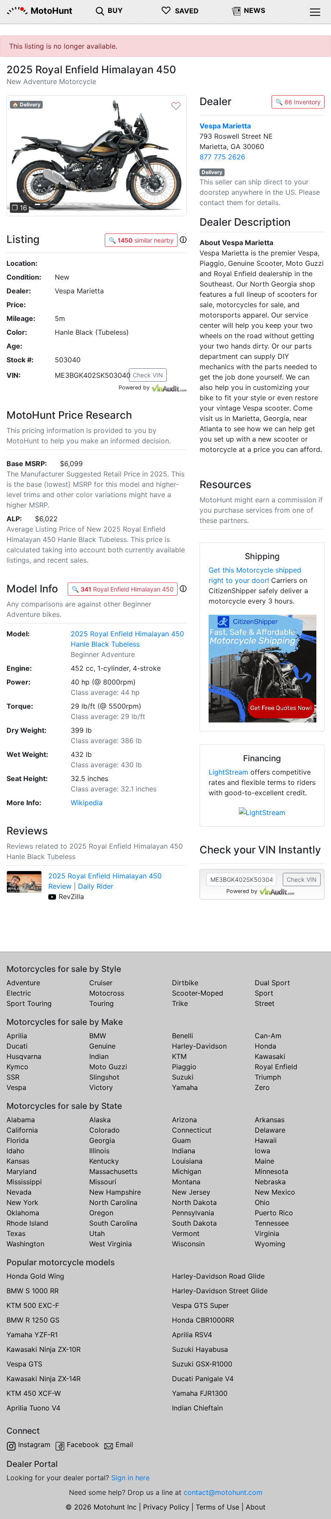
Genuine (102, 1046)
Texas (15, 1233)
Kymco (17, 1066)
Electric (18, 993)
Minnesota (271, 1171)
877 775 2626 (222, 157)
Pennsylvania (193, 1212)
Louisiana (187, 1161)
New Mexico (275, 1192)
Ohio (262, 1202)
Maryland (21, 1171)
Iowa (262, 1150)
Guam (181, 1140)
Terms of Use (217, 1507)
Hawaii (266, 1140)
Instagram (34, 1444)
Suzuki (183, 1077)
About (255, 1507)
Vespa (16, 1087)
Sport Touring (29, 1003)
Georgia (102, 1140)
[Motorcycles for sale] (100, 10)
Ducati (17, 1046)
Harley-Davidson (199, 1046)
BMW (97, 1035)
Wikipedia (87, 802)
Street (265, 1003)
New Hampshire (115, 1192)
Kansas (17, 1161)
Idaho (15, 1150)
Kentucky (104, 1161)
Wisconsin (188, 1243)
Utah (97, 1233)
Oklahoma (22, 1212)
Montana (186, 1181)
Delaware (270, 1130)
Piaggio (184, 1066)
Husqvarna (23, 1056)
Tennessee (272, 1223)
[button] (20, 155)
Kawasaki (270, 1056)
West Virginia (110, 1243)
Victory (101, 1087)
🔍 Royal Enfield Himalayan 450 (123, 589)
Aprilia (16, 1035)
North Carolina (113, 1202)
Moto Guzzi (108, 1066)
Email (124, 1444)
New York (22, 1202)
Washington (25, 1243)
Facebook (83, 1444)
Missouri (102, 1181)
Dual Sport (272, 982)
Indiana (183, 1150)
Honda (265, 1046)
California (22, 1130)
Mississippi (24, 1181)
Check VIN (148, 375)
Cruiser (100, 982)
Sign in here (130, 1477)
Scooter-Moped (197, 993)
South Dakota (194, 1223)
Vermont (186, 1233)
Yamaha (185, 1087)
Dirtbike (185, 982)
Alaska (100, 1119)
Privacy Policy (166, 1507)
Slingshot (104, 1077)
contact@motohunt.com (223, 1492)
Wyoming (270, 1243)
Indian (99, 1056)
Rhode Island (27, 1223)
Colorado (104, 1130)
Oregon (101, 1212)
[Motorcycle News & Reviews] (236, 10)
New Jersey (191, 1192)
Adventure (23, 982)
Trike (180, 1003)
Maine (264, 1161)
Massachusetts (113, 1171)
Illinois (99, 1150)
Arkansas (269, 1119)
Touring (101, 1003)
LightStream (228, 772)
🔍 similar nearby (141, 240)
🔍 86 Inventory (298, 102)
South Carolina (113, 1223)
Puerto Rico (274, 1212)
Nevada (18, 1192)
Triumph (268, 1077)
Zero (262, 1087)
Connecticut (192, 1130)
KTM (179, 1056)
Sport (264, 993)
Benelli (182, 1035)
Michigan (186, 1171)
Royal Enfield (276, 1066)
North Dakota (194, 1202)
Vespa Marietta (225, 125)
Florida (17, 1140)
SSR (12, 1077)
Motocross (106, 993)
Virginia (267, 1233)
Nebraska (270, 1181)
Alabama (20, 1119)
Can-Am (268, 1035)
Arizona (184, 1119)
